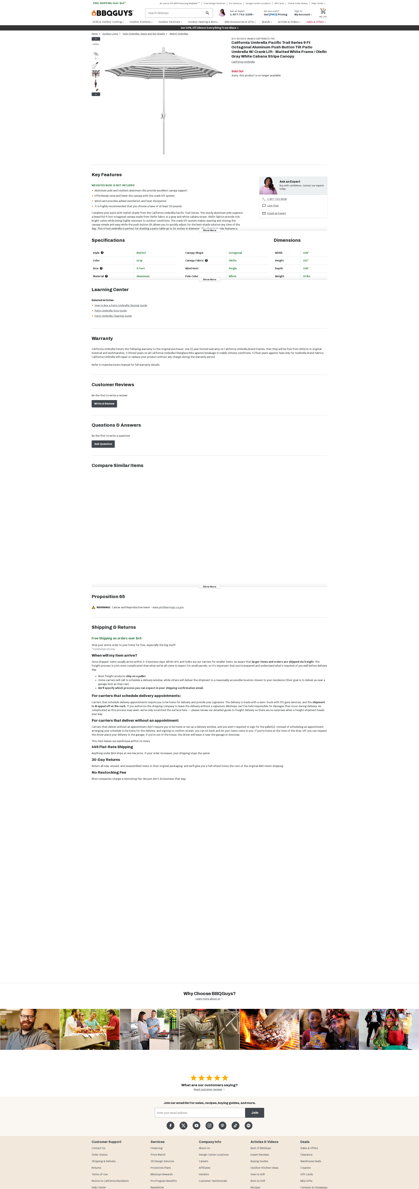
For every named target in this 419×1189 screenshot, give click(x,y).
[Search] (207, 13)
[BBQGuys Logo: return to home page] (117, 13)
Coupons (305, 1167)
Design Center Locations (258, 3)
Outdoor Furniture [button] (169, 21)
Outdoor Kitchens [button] (140, 21)
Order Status (100, 1154)
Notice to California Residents (110, 1181)
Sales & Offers (309, 1148)
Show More (209, 230)
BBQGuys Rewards (162, 1174)
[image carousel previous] (96, 39)
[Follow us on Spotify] (248, 1125)
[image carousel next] (96, 94)
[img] (164, 101)
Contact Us (98, 1148)
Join (254, 1112)
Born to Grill (258, 1181)
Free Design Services (214, 3)
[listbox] (96, 66)
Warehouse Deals (310, 1161)
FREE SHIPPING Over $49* (109, 3)
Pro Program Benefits (164, 1181)
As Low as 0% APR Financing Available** (180, 3)
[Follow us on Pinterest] (222, 1125)
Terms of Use (100, 1174)
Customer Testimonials (213, 1181)
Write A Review (104, 403)
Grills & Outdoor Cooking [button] (107, 21)
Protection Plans (161, 1167)
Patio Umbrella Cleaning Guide (113, 316)
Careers (203, 1161)
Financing (157, 1148)
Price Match (158, 1154)
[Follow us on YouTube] (196, 1125)
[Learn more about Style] (102, 253)
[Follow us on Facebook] (170, 1125)
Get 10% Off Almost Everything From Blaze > (209, 28)
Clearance (306, 1154)
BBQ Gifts (306, 1181)
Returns (96, 1167)
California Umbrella (243, 62)
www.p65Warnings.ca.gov (168, 607)
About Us (204, 1148)
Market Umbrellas (179, 33)
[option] (96, 49)
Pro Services (235, 3)
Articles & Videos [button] (288, 21)
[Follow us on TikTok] (235, 1125)
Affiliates (204, 1167)
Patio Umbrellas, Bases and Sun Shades (144, 33)
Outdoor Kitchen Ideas (264, 1167)
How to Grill (258, 1174)
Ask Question (103, 444)
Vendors (204, 1174)
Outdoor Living (110, 33)
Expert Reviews (260, 1154)
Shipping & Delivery (104, 1161)
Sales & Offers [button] (315, 21)
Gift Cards (279, 3)
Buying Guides (259, 1161)
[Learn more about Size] (101, 268)
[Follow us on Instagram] (209, 1125)
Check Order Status (298, 3)
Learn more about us (208, 999)
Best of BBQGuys (261, 1148)
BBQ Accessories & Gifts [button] (239, 21)
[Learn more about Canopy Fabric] (206, 260)
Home (95, 33)
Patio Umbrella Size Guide (111, 310)
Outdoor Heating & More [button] (202, 21)
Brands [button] (266, 21)
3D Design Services (162, 1161)
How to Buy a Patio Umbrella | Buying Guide (121, 305)
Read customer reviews (208, 1089)
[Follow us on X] (183, 1125)
